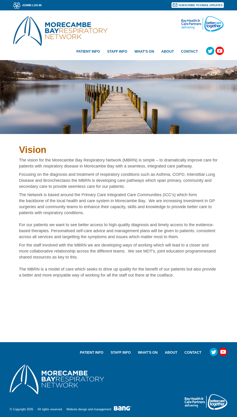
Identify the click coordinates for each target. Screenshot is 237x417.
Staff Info (121, 352)
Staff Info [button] (117, 51)
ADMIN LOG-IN (32, 5)
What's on (144, 51)
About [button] (167, 51)
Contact (189, 51)
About (171, 352)
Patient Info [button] (88, 51)
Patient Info (91, 352)
